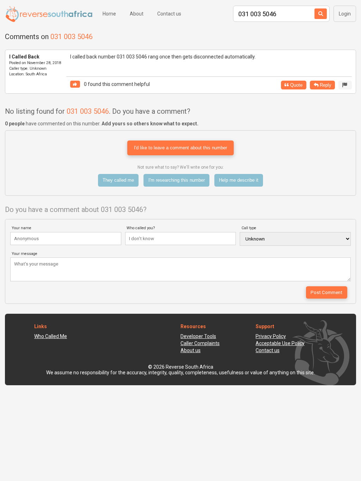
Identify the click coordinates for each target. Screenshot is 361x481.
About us (190, 350)
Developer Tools (198, 336)
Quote (295, 85)
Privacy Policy (271, 336)
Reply (324, 85)
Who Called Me (50, 336)
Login (345, 14)
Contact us (169, 14)
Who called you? (141, 228)
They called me (118, 180)
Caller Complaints (200, 343)
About (136, 14)
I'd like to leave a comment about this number (180, 147)
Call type (248, 228)
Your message (24, 253)
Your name (21, 228)
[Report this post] (345, 85)
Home (109, 14)
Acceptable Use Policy (280, 343)
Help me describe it (238, 180)
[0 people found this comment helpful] (75, 84)
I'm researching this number (176, 180)
